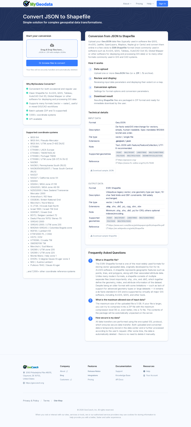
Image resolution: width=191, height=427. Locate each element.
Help (148, 371)
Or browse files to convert (52, 63)
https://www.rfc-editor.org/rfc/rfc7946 (136, 163)
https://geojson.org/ (127, 160)
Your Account (152, 375)
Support (119, 371)
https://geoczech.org (34, 383)
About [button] (126, 3)
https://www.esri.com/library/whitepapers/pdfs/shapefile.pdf (136, 225)
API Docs (119, 379)
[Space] (31, 366)
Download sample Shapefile (105, 236)
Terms (46, 400)
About (63, 371)
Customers (65, 379)
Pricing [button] (139, 3)
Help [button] (149, 3)
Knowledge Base (123, 375)
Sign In (162, 3)
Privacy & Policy (31, 400)
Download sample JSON (103, 170)
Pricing (91, 379)
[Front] (38, 3)
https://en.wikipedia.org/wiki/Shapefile (126, 228)
